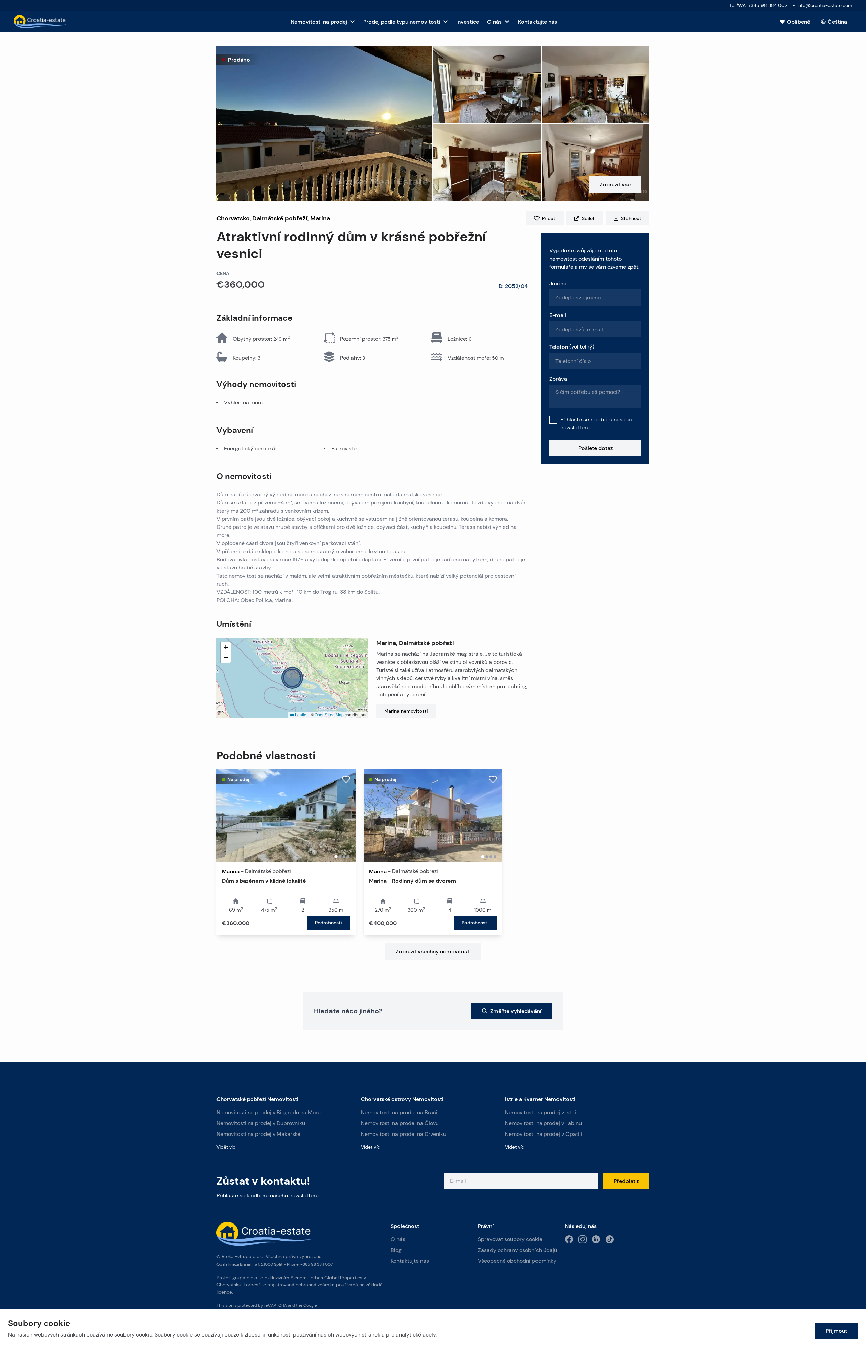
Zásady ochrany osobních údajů (517, 1250)
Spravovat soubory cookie (510, 1239)
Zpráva (558, 378)
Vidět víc (225, 1147)
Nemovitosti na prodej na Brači (399, 1112)
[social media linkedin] (596, 1239)
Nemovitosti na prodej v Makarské (258, 1134)
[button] (324, 123)
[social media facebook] (569, 1239)
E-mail (557, 315)
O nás (398, 1239)
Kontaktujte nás (410, 1261)
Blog (396, 1250)
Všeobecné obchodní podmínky (517, 1261)
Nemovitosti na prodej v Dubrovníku (260, 1123)
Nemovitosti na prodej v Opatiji (543, 1134)
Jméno (558, 283)
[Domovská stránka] (40, 21)
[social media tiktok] (609, 1239)
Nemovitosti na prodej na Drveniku (403, 1134)
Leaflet (300, 714)
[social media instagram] (582, 1239)
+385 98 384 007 (316, 1264)
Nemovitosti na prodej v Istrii (540, 1112)
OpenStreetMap (329, 714)
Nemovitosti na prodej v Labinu (543, 1123)
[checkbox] (553, 420)
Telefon (571, 346)
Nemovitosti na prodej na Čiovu (400, 1123)
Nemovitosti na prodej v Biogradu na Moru (268, 1112)
